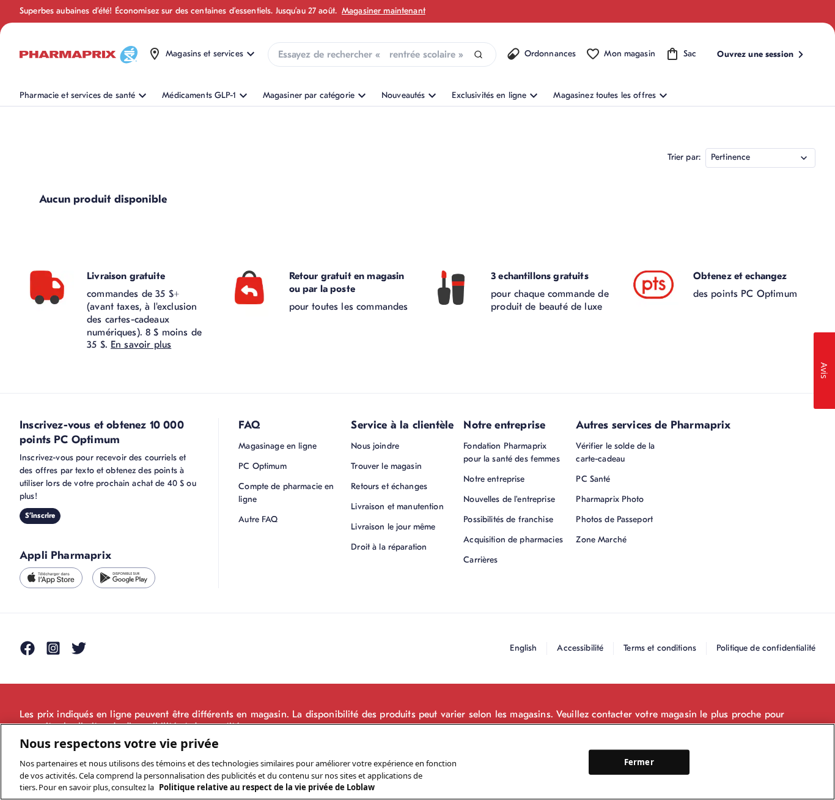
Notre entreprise (493, 479)
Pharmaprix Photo (610, 499)
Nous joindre (375, 446)
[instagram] (53, 648)
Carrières (480, 560)
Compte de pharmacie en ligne (286, 492)
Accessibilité (580, 648)
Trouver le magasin (386, 466)
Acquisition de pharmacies (513, 539)
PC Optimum (262, 466)
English (523, 648)
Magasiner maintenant (383, 11)
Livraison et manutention (397, 506)
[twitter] (79, 648)
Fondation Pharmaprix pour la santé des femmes (511, 452)
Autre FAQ (258, 519)
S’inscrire (40, 515)
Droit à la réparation (389, 547)
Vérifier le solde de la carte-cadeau (615, 452)
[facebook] (27, 648)
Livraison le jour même (393, 526)
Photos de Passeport (614, 519)
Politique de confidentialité (765, 648)
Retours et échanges (389, 486)
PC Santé (593, 479)
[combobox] (382, 54)
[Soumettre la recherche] (478, 54)
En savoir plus (141, 344)
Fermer (639, 761)
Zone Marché (601, 539)
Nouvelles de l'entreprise (509, 499)
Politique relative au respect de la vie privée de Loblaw (267, 787)
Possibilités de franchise (508, 519)
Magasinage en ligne (277, 446)
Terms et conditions (659, 648)
